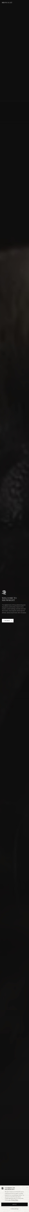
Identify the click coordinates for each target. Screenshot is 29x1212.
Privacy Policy (14, 1200)
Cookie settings (14, 1208)
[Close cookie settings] (27, 1187)
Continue (7, 620)
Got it (14, 1204)
